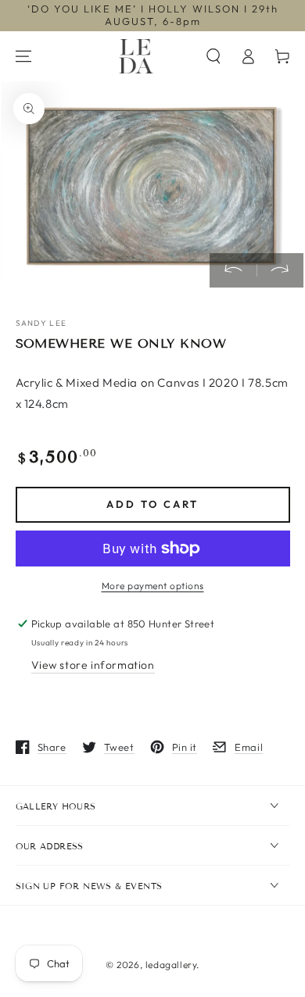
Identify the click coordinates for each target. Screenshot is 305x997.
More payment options (153, 585)
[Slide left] (233, 270)
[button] (213, 56)
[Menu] (23, 56)
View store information (93, 665)
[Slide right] (280, 270)
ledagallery (171, 964)
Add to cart (152, 504)
